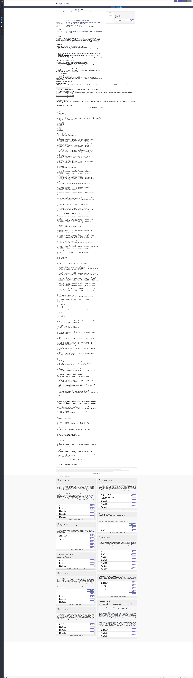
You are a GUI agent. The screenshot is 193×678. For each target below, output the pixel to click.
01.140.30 (70, 7)
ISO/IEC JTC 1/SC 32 (122, 638)
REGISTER (189, 1)
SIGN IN (184, 1)
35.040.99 (74, 568)
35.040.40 (116, 596)
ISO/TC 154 (75, 7)
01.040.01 (66, 7)
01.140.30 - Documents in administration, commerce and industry (77, 20)
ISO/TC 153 (81, 604)
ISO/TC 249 (81, 549)
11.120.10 (76, 549)
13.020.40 (75, 519)
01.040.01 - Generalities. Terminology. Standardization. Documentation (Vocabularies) (81, 19)
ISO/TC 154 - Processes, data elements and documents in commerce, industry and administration (83, 22)
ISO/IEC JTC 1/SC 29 (81, 568)
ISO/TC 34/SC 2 (122, 509)
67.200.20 (117, 509)
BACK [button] (57, 7)
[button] (113, 7)
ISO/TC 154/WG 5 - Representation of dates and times (75, 23)
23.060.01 (76, 604)
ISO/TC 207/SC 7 (81, 519)
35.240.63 (116, 638)
